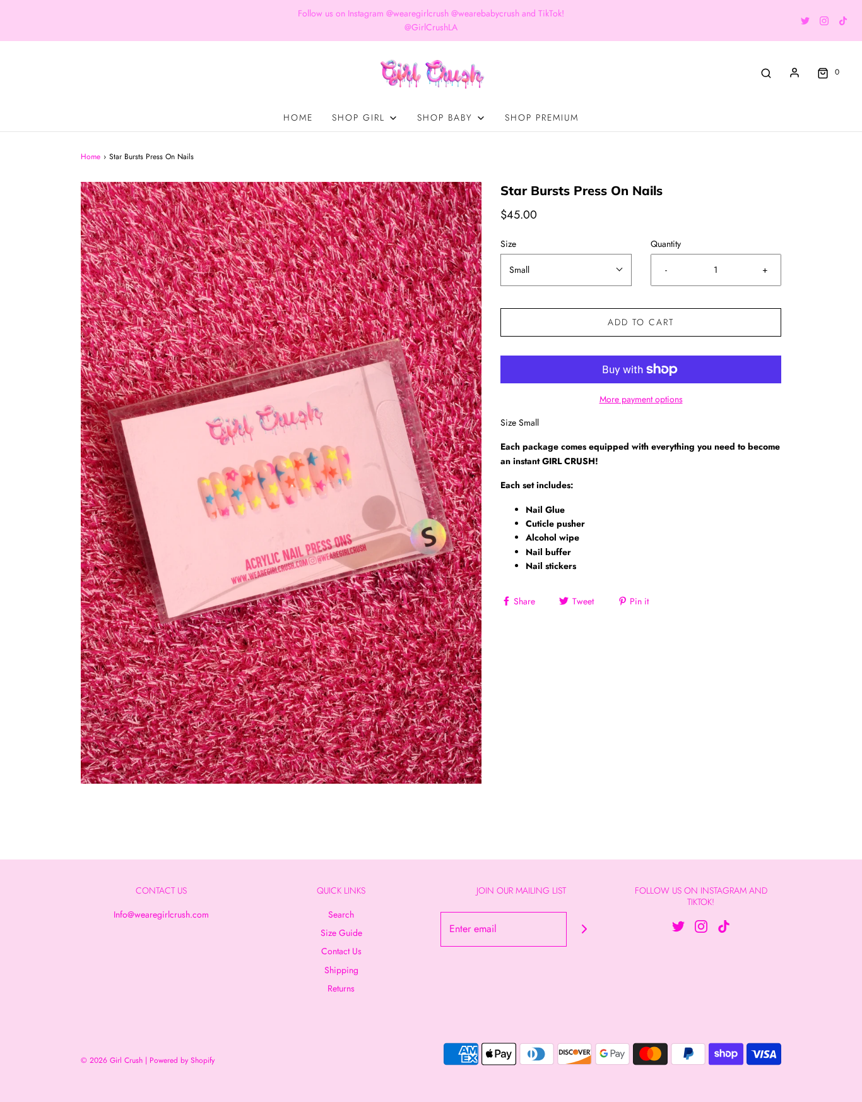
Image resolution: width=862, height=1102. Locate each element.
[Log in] (794, 72)
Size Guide (341, 932)
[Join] (584, 929)
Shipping (341, 970)
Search (341, 914)
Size (508, 243)
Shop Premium (542, 117)
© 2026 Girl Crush (112, 1060)
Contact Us (341, 951)
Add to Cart (641, 322)
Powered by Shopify (182, 1060)
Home (298, 117)
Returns (341, 988)
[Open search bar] (766, 72)
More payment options (641, 399)
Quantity (666, 243)
